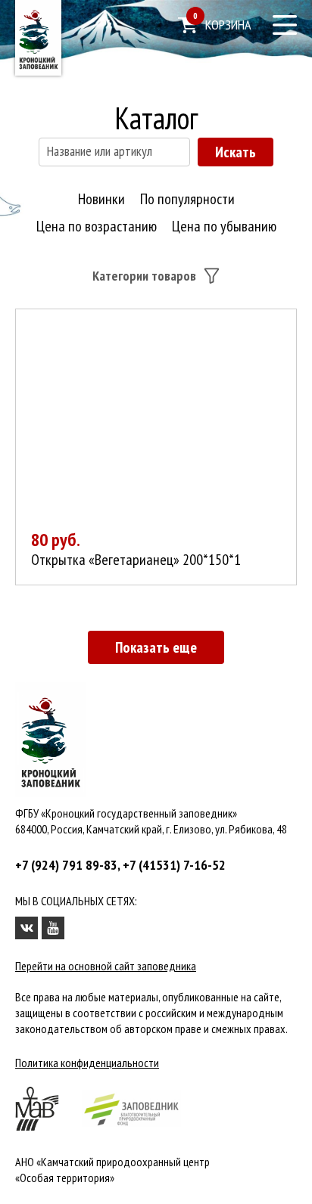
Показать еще (156, 647)
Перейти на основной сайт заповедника (105, 965)
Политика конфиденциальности (87, 1062)
